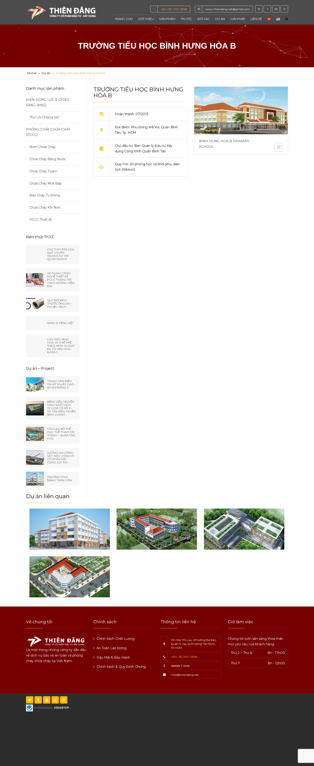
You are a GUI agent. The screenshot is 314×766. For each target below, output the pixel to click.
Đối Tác (203, 19)
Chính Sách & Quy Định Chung (121, 667)
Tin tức (186, 19)
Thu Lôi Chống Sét (44, 117)
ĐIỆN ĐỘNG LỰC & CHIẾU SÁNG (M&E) (47, 102)
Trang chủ (124, 19)
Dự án (220, 19)
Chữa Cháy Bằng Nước (47, 159)
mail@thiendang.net (185, 675)
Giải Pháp (237, 19)
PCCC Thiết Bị (40, 220)
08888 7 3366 (180, 666)
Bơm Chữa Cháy (42, 147)
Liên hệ (256, 19)
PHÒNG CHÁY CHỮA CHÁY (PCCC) (48, 132)
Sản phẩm (167, 19)
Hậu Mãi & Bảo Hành (113, 657)
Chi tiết (50, 536)
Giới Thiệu (146, 19)
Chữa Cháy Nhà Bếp (45, 183)
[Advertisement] (205, 729)
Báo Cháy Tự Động (44, 195)
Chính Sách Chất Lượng (115, 639)
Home (32, 73)
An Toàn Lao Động (111, 648)
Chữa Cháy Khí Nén (44, 207)
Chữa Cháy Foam (43, 171)
